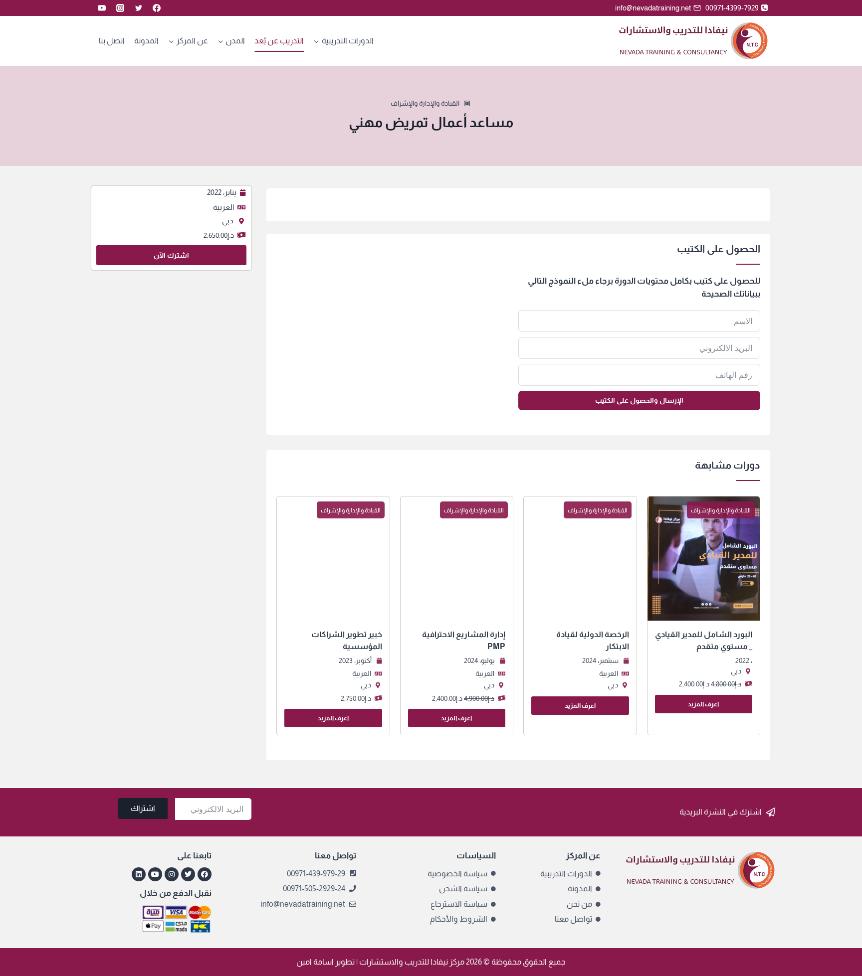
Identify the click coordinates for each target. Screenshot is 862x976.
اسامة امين (315, 962)
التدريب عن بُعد (279, 40)
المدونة (146, 40)
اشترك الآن (171, 255)
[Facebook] (157, 8)
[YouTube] (102, 8)
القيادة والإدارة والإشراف (425, 103)
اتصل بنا (112, 40)
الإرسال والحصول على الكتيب (639, 400)
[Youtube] (155, 874)
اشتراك (143, 808)
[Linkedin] (139, 874)
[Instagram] (120, 8)
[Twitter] (139, 8)
